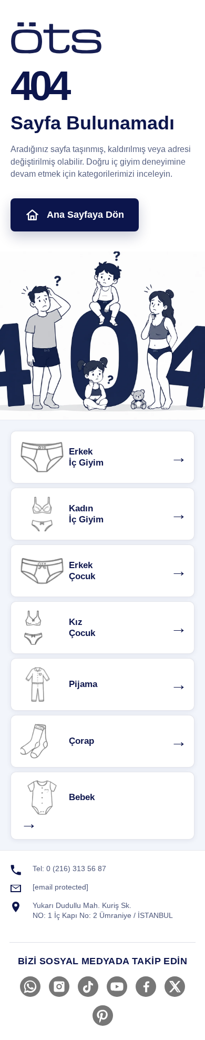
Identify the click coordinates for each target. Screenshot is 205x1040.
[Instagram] (59, 986)
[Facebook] (146, 986)
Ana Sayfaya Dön (85, 214)
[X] (174, 986)
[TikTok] (88, 986)
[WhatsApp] (30, 986)
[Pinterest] (102, 1015)
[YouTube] (117, 986)
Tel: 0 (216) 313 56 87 (69, 868)
